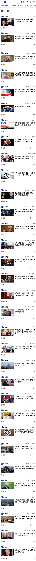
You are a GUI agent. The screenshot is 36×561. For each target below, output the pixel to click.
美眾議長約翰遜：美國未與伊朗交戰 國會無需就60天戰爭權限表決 (25, 332)
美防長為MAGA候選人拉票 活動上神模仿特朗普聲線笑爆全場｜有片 (25, 212)
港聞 (2, 5)
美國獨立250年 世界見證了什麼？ (24, 107)
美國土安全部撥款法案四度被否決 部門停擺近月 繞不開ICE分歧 (25, 534)
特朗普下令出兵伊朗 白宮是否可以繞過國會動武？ (25, 551)
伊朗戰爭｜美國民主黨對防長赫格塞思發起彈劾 (25, 381)
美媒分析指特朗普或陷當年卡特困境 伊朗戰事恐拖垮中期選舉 (25, 20)
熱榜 (30, 5)
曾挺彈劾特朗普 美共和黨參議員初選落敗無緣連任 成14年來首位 (25, 227)
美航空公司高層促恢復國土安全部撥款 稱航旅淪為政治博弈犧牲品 (25, 501)
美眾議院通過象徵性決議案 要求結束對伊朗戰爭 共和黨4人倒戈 (25, 157)
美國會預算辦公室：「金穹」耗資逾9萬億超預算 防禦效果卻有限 (24, 244)
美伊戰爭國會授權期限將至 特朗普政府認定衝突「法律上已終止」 (25, 294)
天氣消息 (20, 5)
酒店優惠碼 (13, 5)
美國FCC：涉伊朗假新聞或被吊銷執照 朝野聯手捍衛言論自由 (25, 518)
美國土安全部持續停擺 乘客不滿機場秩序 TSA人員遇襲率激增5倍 (25, 448)
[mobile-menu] (2, 2)
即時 (26, 5)
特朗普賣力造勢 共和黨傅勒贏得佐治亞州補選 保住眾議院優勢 (25, 397)
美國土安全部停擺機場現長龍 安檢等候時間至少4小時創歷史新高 (25, 468)
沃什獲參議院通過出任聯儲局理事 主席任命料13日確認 (25, 261)
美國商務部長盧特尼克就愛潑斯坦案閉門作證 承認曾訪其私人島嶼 (25, 277)
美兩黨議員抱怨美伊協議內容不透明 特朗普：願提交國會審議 (25, 140)
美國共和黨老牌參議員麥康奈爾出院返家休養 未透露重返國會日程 (25, 74)
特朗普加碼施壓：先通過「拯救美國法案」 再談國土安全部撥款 (25, 484)
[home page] (6, 2)
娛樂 (6, 5)
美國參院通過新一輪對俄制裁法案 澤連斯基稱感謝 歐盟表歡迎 (25, 37)
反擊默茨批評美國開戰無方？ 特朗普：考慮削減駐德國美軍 (25, 347)
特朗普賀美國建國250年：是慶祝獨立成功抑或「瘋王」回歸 (25, 124)
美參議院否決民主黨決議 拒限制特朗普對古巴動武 (25, 364)
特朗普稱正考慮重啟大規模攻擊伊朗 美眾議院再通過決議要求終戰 (25, 90)
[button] (31, 28)
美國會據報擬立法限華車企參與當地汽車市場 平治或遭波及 (25, 174)
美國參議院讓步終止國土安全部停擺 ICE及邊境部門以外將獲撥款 (25, 431)
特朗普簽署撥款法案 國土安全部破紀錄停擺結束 (25, 311)
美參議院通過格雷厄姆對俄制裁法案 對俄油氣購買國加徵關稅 (25, 57)
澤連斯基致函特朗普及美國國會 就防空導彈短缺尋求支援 (25, 194)
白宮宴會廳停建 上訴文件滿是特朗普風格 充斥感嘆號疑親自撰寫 (25, 414)
